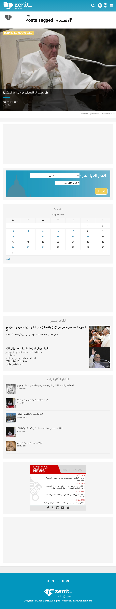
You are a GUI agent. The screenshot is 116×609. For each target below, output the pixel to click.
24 (13, 247)
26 (43, 247)
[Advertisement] (58, 144)
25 (28, 247)
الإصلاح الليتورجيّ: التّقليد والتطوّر (30, 414)
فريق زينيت (7, 105)
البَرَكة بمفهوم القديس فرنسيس (30, 443)
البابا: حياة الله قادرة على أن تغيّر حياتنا (32, 400)
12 (43, 236)
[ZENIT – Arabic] (33, 5)
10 (13, 236)
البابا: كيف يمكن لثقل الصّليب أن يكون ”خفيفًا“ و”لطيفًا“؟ (40, 428)
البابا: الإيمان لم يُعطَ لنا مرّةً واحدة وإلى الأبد (27, 348)
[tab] (44, 469)
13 (58, 236)
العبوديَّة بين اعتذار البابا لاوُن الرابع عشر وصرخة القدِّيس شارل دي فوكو (45, 385)
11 (28, 236)
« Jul (8, 259)
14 (73, 236)
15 (88, 236)
